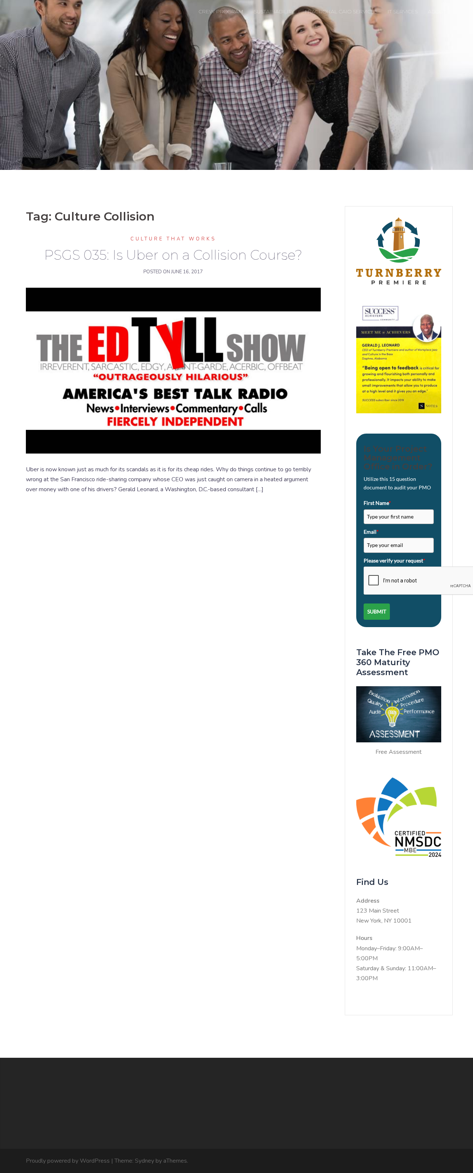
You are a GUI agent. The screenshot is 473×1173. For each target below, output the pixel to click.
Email (371, 532)
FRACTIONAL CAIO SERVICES (341, 11)
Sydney (144, 1161)
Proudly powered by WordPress (68, 1161)
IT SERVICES (403, 11)
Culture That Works (173, 239)
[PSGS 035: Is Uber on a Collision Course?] (173, 370)
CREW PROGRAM (221, 11)
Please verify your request (394, 560)
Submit (376, 611)
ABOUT (437, 11)
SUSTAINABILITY (274, 11)
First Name (377, 503)
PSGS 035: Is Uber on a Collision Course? (173, 255)
